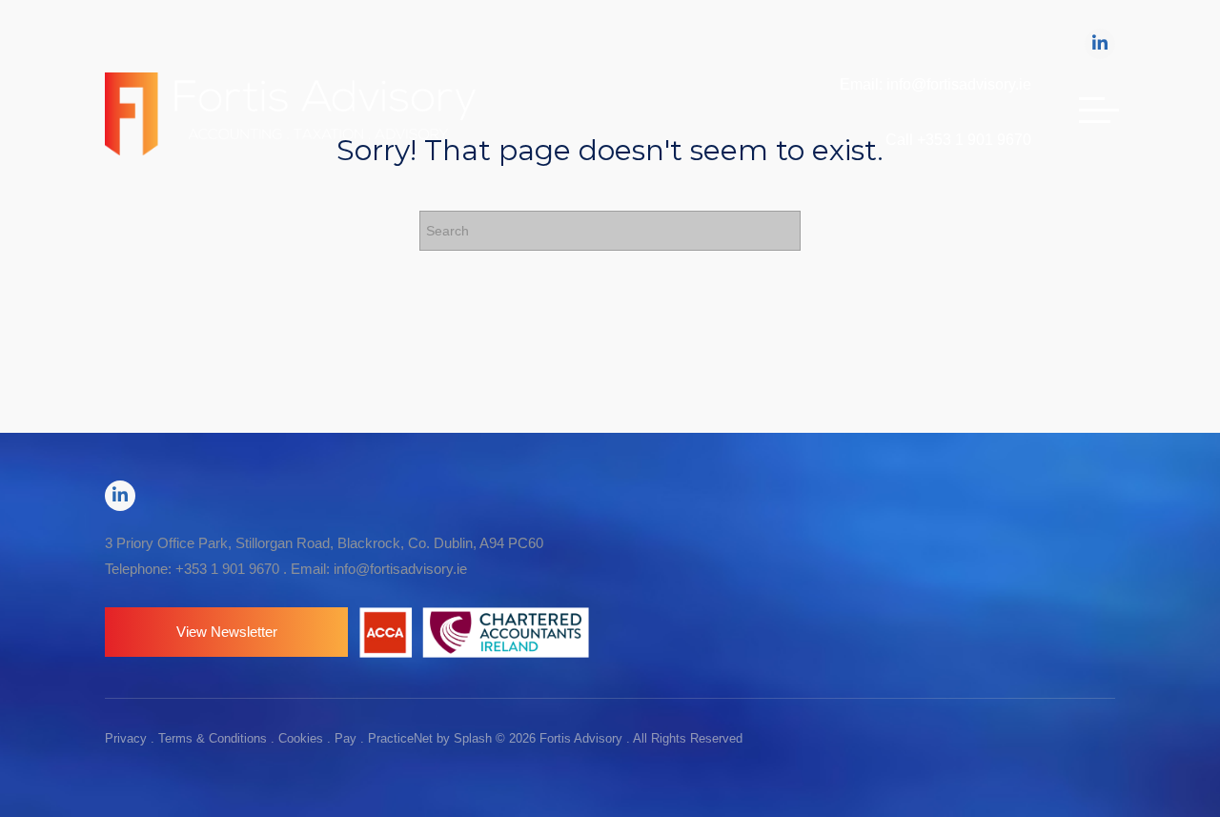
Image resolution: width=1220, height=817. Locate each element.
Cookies (300, 738)
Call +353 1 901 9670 (958, 140)
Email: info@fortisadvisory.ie (935, 84)
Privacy (126, 738)
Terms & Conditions (212, 738)
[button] (226, 632)
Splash (473, 738)
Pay (345, 738)
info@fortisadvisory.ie (400, 569)
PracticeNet (400, 738)
